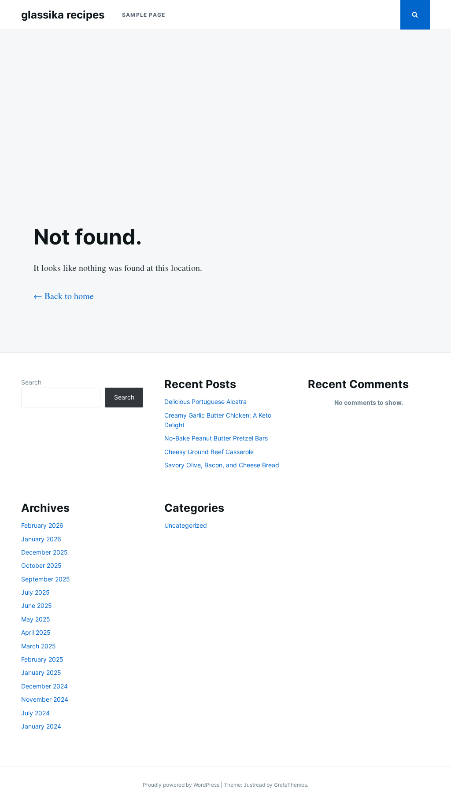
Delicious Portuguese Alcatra (205, 401)
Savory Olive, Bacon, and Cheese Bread (221, 465)
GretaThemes (290, 784)
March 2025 (38, 646)
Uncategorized (185, 525)
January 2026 (41, 539)
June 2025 (36, 605)
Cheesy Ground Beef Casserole (209, 451)
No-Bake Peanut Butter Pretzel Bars (216, 438)
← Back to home (63, 296)
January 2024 (41, 726)
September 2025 (45, 579)
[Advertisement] (225, 119)
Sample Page (143, 14)
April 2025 (36, 632)
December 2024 (44, 686)
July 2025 (35, 592)
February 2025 (42, 659)
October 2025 (41, 565)
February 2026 (42, 525)
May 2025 (35, 619)
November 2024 (44, 699)
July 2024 (35, 713)
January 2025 (41, 672)
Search (31, 382)
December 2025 (44, 552)
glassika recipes (62, 14)
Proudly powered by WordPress (182, 784)
